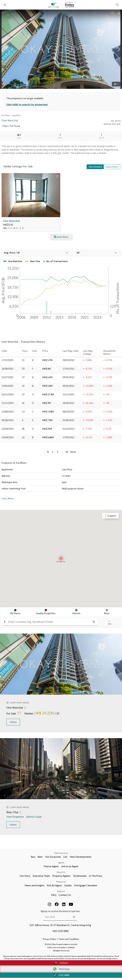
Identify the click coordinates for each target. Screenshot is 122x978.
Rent (40, 856)
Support (61, 891)
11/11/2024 (7, 403)
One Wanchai (11, 221)
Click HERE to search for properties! (27, 104)
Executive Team (41, 875)
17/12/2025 (7, 360)
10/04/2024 (7, 437)
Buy (33, 856)
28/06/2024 (7, 420)
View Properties (15, 816)
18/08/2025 (7, 368)
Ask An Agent (54, 885)
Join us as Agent (69, 866)
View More (62, 237)
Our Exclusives (53, 856)
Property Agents (61, 875)
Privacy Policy (49, 939)
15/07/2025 (7, 377)
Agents (61, 862)
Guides (68, 885)
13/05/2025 (7, 385)
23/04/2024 (7, 428)
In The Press (95, 875)
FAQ (53, 894)
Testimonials (80, 875)
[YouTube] (71, 904)
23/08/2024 (7, 411)
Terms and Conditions (68, 939)
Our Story (25, 875)
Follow (13, 722)
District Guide (34, 816)
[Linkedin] (63, 904)
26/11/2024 (7, 394)
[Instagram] (49, 904)
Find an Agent (51, 866)
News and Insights (34, 885)
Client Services (61, 853)
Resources (61, 881)
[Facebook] (56, 904)
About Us (61, 872)
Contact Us (65, 894)
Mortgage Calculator (85, 885)
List (65, 856)
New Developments (80, 856)
